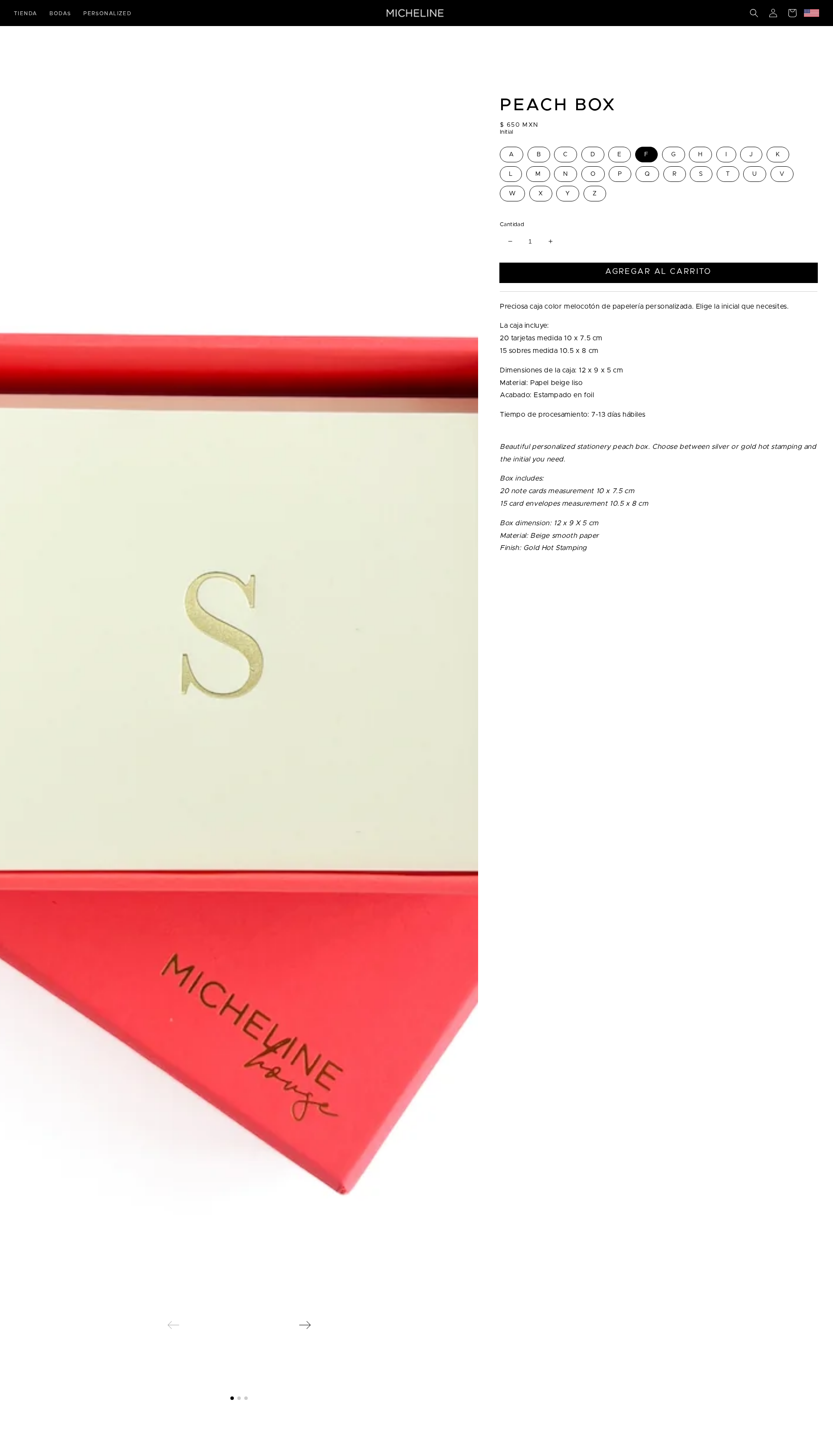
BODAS (60, 13)
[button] (754, 13)
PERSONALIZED (107, 13)
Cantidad (512, 224)
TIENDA (25, 13)
